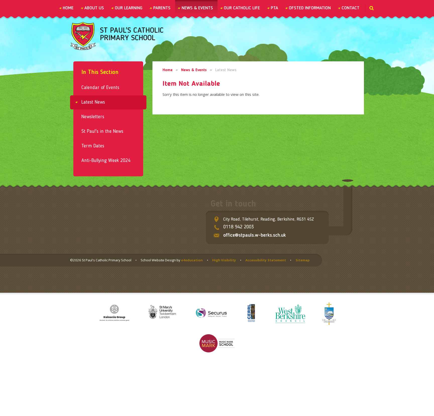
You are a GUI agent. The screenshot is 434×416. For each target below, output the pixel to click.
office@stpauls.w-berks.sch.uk (254, 235)
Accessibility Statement (265, 260)
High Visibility (224, 260)
